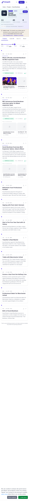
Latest (11, 38)
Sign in (21, 2)
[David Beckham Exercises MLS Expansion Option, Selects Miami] (12, 44)
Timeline (4, 38)
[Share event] (24, 54)
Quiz (18, 38)
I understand (23, 497)
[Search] (16, 2)
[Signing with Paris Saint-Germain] (15, 44)
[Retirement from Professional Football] (14, 44)
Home (4, 7)
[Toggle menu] (26, 2)
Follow (25, 11)
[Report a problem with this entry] (26, 54)
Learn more (4, 494)
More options (12, 497)
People (9, 7)
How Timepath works (8, 35)
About (24, 38)
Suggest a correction (18, 35)
